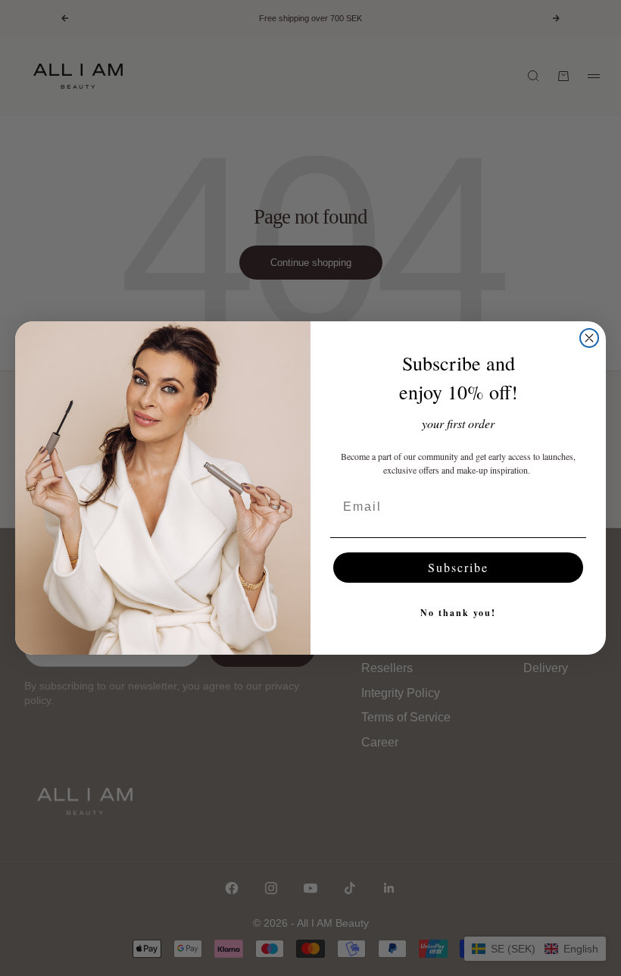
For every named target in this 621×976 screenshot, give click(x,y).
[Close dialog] (589, 338)
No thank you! (458, 612)
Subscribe (458, 567)
